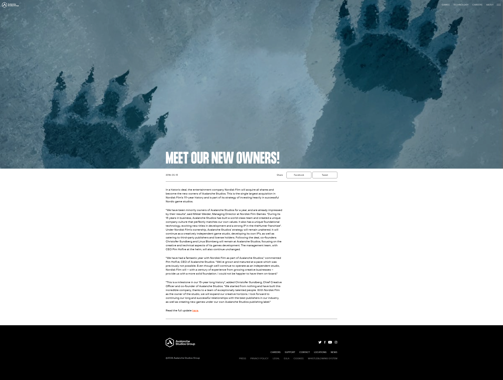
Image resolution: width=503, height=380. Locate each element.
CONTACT (304, 352)
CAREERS (477, 5)
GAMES (446, 5)
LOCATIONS (320, 352)
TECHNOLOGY (461, 5)
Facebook (299, 175)
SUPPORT (290, 352)
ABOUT (490, 5)
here (195, 310)
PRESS (242, 358)
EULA (286, 358)
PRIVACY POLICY (259, 358)
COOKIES (299, 358)
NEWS (334, 352)
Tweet (325, 175)
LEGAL (276, 358)
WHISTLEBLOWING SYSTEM (322, 358)
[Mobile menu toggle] (499, 5)
